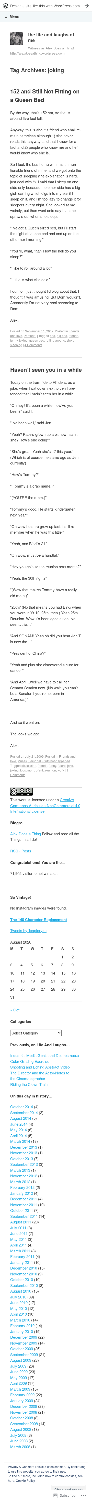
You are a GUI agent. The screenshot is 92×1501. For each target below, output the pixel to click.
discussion (28, 765)
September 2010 (24, 1285)
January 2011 (21, 1262)
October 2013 (21, 1158)
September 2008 (24, 1423)
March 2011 (20, 1250)
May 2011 (18, 1239)
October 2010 (21, 1279)
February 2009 (22, 1394)
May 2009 (18, 1377)
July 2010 (18, 1296)
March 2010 (20, 1320)
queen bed (36, 340)
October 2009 (21, 1348)
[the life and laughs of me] (16, 39)
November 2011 (23, 1204)
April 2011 (18, 1245)
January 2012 (21, 1193)
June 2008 (19, 1440)
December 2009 (23, 1337)
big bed (62, 335)
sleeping (16, 345)
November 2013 (23, 1152)
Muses (22, 761)
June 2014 (19, 1124)
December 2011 (23, 1198)
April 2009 (18, 1383)
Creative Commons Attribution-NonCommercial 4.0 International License (45, 805)
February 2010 (22, 1325)
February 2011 (22, 1256)
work (60, 770)
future (62, 765)
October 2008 (21, 1417)
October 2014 (21, 1106)
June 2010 (19, 1302)
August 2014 (20, 1118)
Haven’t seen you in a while (46, 369)
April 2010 (18, 1314)
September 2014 (24, 1112)
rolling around (55, 340)
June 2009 (19, 1371)
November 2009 (23, 1343)
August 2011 (20, 1221)
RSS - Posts (20, 850)
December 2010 (23, 1268)
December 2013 (23, 1147)
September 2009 (24, 1354)
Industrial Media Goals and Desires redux (44, 1055)
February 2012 (22, 1187)
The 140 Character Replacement (38, 919)
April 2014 (18, 1135)
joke (70, 765)
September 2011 (24, 1216)
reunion (50, 770)
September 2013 (24, 1164)
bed (52, 335)
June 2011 (19, 1233)
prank (40, 770)
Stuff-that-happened (56, 761)
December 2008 (23, 1406)
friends (73, 335)
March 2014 (20, 1141)
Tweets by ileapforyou (28, 930)
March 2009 (20, 1389)
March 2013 (20, 1170)
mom (30, 770)
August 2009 (20, 1360)
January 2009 (21, 1400)
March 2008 (20, 1446)
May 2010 (18, 1308)
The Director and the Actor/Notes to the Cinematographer (39, 1075)
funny (14, 340)
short (70, 340)
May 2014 (18, 1129)
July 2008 (18, 1435)
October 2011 (21, 1210)
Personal (30, 335)
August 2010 (20, 1291)
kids (23, 770)
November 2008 (23, 1412)
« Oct (14, 1009)
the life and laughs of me (51, 37)
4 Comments (33, 345)
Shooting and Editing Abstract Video (40, 1067)
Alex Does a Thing (25, 833)
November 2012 (23, 1175)
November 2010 (23, 1273)
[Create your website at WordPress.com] (46, 6)
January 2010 (21, 1331)
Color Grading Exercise (29, 1061)
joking (23, 340)
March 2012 (20, 1181)
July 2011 (18, 1227)
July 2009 (18, 1366)
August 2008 (20, 1429)
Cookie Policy (25, 1480)
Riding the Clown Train (29, 1084)
